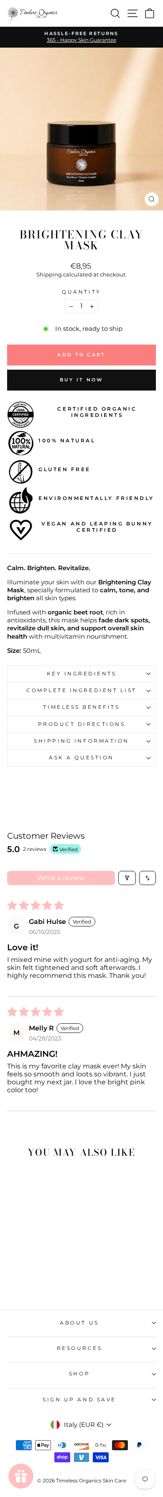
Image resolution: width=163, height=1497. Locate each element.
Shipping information (81, 741)
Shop (79, 1374)
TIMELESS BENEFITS (81, 707)
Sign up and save (79, 1400)
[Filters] (127, 878)
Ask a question (81, 758)
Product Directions (81, 724)
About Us (79, 1323)
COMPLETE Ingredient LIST (81, 690)
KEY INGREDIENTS (82, 674)
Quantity (81, 292)
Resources (79, 1348)
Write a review (61, 878)
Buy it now (82, 380)
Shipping (49, 274)
